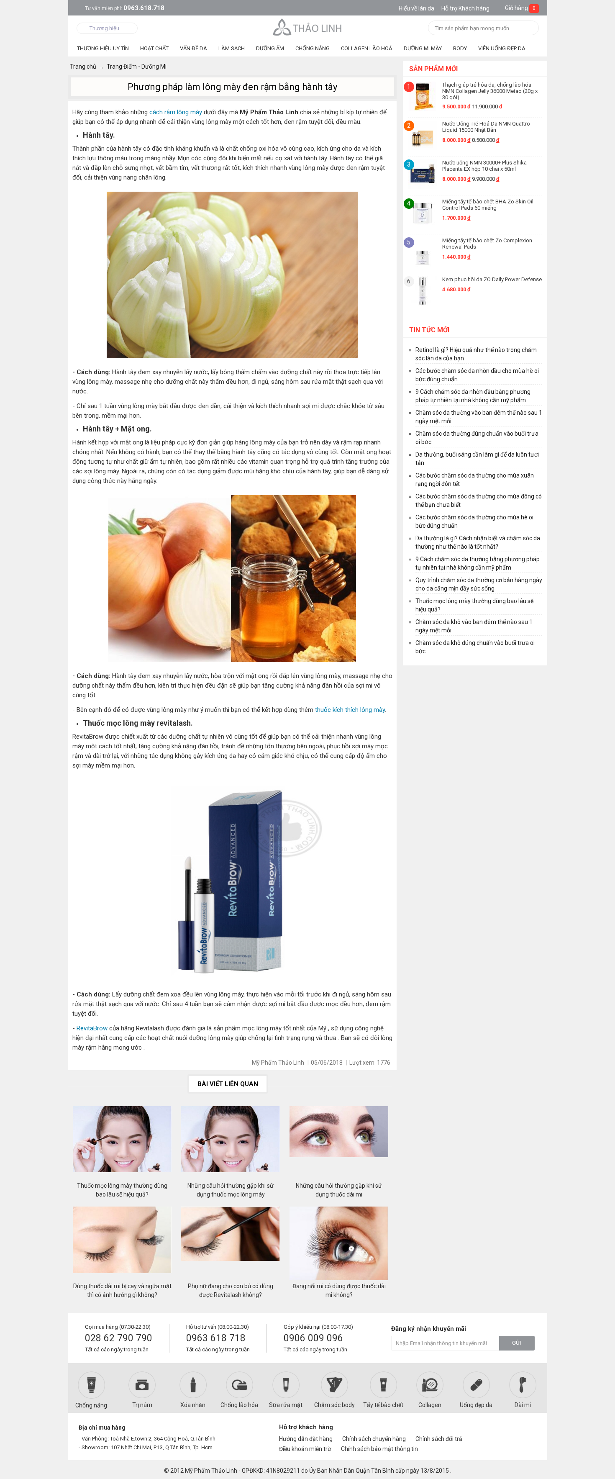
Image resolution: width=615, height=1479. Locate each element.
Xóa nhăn (192, 1405)
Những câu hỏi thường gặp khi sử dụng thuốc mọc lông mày (230, 1190)
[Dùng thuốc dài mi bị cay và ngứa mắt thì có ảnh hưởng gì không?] (122, 1244)
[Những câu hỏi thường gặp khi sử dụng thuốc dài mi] (339, 1143)
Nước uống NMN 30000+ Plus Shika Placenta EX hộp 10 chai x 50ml (484, 165)
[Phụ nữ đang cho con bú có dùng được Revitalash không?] (230, 1244)
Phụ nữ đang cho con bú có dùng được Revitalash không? (230, 1290)
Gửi (516, 1343)
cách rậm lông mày (175, 112)
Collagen (429, 1405)
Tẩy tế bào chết (383, 1405)
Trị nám (142, 1405)
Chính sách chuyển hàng (374, 1438)
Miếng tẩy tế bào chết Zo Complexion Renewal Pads (487, 243)
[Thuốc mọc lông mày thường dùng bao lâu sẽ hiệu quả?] (122, 1143)
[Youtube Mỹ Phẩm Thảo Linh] (512, 1431)
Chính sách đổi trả (438, 1438)
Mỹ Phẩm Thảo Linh (211, 1470)
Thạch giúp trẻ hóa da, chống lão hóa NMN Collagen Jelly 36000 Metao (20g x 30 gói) (490, 91)
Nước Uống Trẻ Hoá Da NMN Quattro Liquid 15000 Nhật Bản (486, 127)
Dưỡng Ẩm (270, 48)
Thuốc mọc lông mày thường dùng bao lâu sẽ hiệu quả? (122, 1190)
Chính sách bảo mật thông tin (379, 1449)
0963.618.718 (124, 8)
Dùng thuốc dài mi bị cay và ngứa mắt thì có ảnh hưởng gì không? (122, 1290)
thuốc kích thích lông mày (350, 710)
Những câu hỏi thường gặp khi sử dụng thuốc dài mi (339, 1190)
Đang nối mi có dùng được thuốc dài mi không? (339, 1290)
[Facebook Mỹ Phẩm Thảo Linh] (497, 1431)
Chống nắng (91, 1405)
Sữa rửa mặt (285, 1405)
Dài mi (523, 1405)
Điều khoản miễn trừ (305, 1449)
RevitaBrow (93, 1028)
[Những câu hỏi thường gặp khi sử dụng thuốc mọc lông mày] (230, 1143)
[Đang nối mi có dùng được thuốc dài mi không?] (339, 1244)
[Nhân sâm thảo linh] (307, 26)
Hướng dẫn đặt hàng (306, 1438)
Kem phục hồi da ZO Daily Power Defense (492, 279)
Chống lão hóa (239, 1405)
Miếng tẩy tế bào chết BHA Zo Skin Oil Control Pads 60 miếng (487, 204)
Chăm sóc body (334, 1405)
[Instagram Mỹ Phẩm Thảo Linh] (526, 1431)
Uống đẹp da (476, 1405)
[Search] (529, 28)
